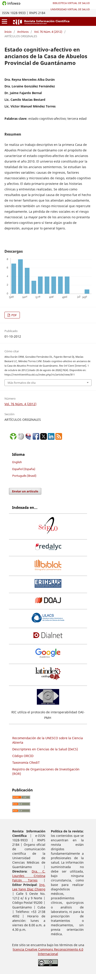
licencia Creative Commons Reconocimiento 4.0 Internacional (48, 951)
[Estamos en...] (13, 438)
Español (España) (23, 469)
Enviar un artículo (25, 491)
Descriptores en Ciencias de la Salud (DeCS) (45, 749)
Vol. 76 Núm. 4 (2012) (48, 32)
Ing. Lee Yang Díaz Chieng (28, 887)
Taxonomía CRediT (26, 762)
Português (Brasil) (24, 476)
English (17, 462)
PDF (14, 315)
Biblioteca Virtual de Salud (71, 3)
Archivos (23, 32)
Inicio (8, 32)
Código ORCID (22, 756)
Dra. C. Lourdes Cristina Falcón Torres (28, 875)
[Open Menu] (4, 21)
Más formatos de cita (21, 383)
